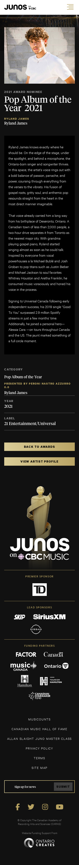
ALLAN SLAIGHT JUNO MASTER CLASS (39, 738)
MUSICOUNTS (39, 719)
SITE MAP (39, 768)
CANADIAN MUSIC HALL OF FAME (39, 729)
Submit (63, 787)
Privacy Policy (39, 748)
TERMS (39, 758)
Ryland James (16, 119)
